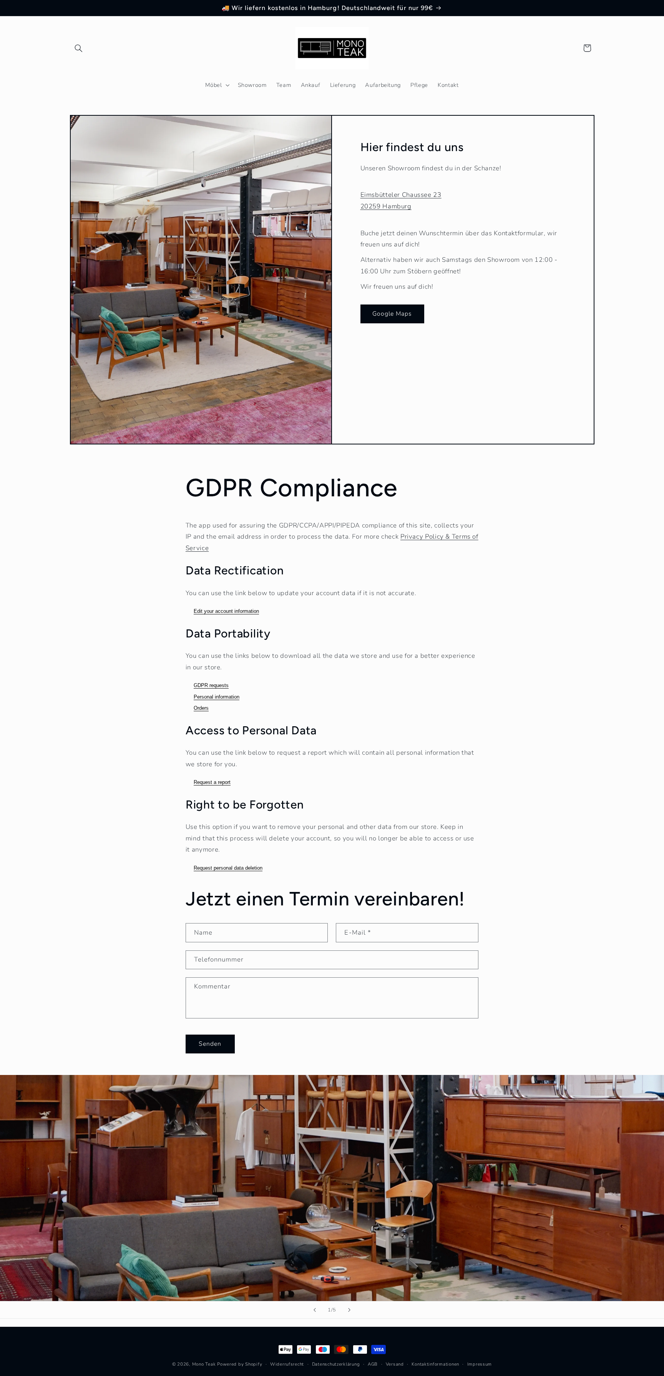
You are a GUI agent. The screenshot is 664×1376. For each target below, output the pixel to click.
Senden (210, 1044)
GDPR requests (211, 685)
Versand (395, 1364)
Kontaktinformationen (435, 1364)
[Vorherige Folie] (314, 1309)
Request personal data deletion (228, 868)
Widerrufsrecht (287, 1364)
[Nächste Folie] (349, 1309)
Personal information (216, 697)
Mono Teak (204, 1364)
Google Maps (392, 313)
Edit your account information (226, 611)
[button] (79, 48)
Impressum (479, 1364)
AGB (373, 1364)
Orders (201, 708)
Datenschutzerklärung (336, 1364)
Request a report (212, 782)
